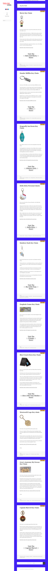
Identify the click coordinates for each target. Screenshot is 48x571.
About (7, 14)
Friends (32, 347)
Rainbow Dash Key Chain (29, 243)
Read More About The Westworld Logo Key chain (28, 444)
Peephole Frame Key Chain (29, 304)
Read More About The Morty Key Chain (26, 47)
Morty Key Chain (26, 13)
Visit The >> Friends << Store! (31, 338)
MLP (37, 296)
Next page (44, 563)
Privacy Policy (7, 16)
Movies (31, 556)
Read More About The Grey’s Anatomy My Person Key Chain (30, 490)
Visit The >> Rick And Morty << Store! (31, 55)
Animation (31, 65)
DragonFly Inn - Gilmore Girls (35, 177)
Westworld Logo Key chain (29, 412)
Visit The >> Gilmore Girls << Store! (31, 168)
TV (30, 118)
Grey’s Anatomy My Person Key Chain (30, 463)
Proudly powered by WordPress (29, 569)
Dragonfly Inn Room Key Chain (29, 127)
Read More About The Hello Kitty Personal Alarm (28, 219)
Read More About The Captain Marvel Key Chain (28, 539)
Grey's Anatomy (35, 500)
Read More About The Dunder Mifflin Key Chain (28, 100)
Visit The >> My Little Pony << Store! (31, 287)
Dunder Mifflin (34, 118)
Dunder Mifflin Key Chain (29, 73)
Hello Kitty (36, 235)
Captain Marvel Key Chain (29, 508)
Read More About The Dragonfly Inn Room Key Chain (29, 160)
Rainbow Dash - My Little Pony (24, 297)
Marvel (24, 557)
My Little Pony (40, 296)
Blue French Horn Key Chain (30, 355)
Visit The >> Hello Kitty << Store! (31, 227)
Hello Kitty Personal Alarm (30, 186)
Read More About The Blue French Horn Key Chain (28, 387)
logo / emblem (37, 454)
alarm (34, 235)
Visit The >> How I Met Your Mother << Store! (31, 395)
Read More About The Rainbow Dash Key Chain (28, 278)
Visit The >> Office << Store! (31, 108)
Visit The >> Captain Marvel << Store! (31, 548)
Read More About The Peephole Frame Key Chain (28, 330)
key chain (35, 65)
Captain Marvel (35, 556)
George (27, 65)
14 (34, 563)
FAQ (7, 13)
